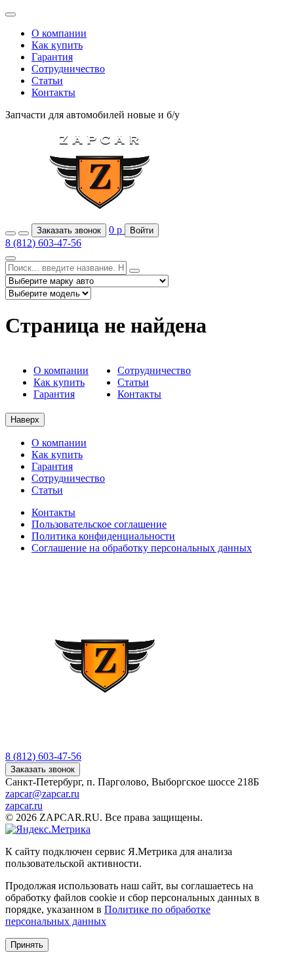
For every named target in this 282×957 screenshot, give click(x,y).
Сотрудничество (68, 68)
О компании (59, 33)
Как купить (57, 45)
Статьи (47, 80)
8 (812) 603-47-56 (43, 242)
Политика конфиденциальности (103, 536)
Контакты (53, 92)
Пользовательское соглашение (99, 524)
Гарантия (52, 56)
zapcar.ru (24, 805)
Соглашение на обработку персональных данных (141, 547)
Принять (26, 945)
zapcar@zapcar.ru (42, 793)
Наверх (24, 420)
